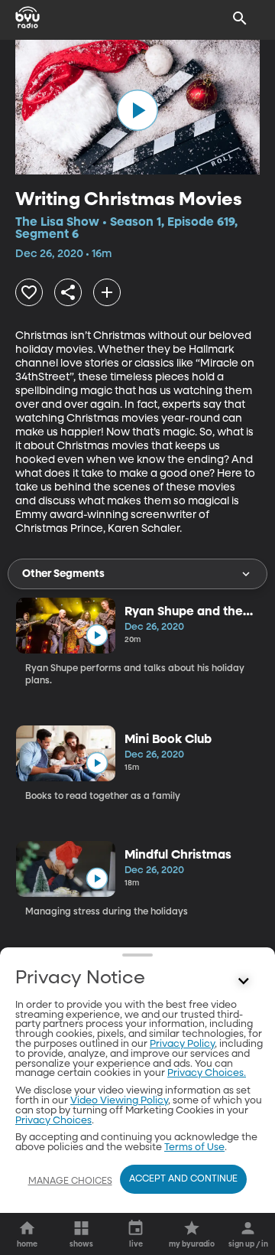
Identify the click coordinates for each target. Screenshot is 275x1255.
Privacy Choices (53, 1121)
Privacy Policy (182, 1044)
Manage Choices (70, 1181)
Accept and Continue (183, 1179)
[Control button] (244, 982)
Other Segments (63, 574)
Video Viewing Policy (119, 1101)
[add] (107, 292)
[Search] (240, 18)
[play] (137, 110)
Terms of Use (194, 1147)
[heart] (29, 292)
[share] (68, 292)
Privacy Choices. (206, 1073)
